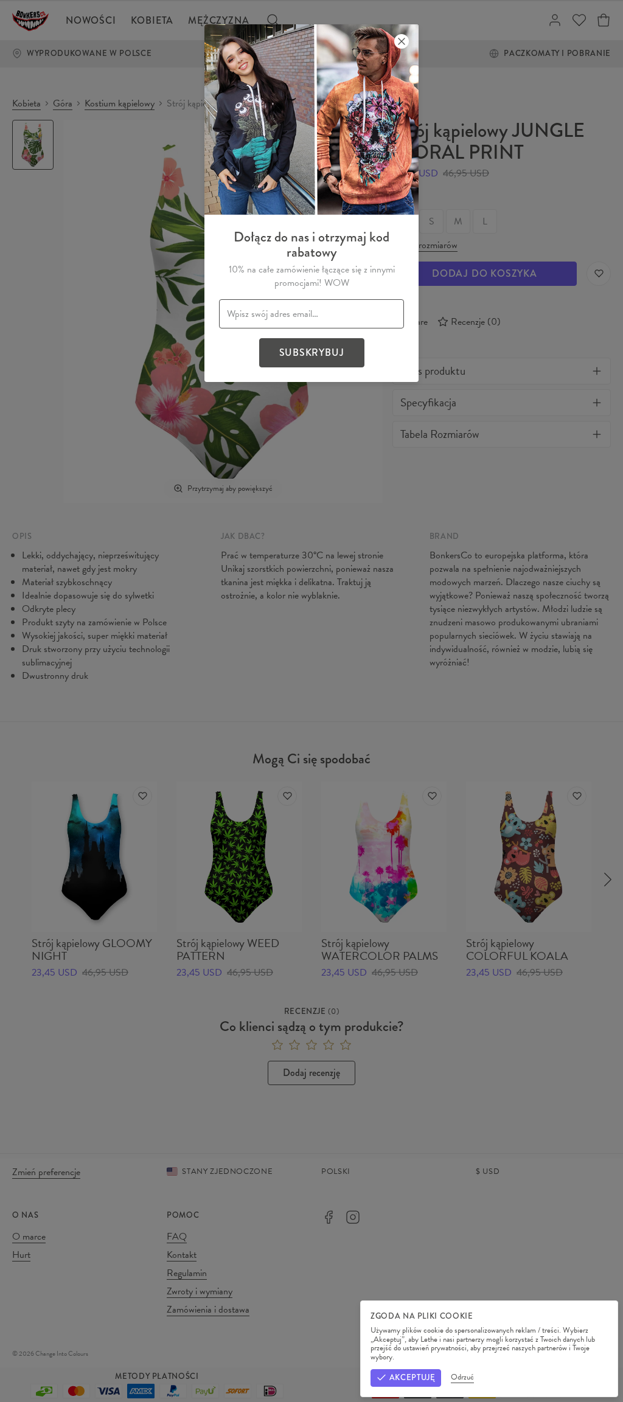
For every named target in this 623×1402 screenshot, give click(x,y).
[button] (311, 701)
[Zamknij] (401, 41)
